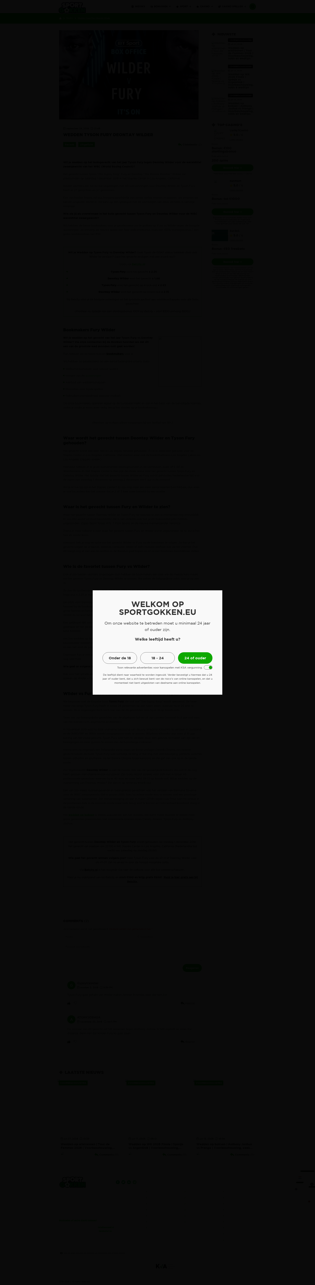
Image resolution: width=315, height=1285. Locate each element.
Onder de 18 (120, 658)
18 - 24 (157, 658)
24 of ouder (195, 658)
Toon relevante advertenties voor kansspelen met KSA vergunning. (160, 667)
